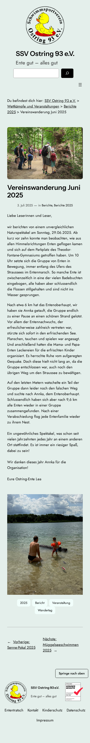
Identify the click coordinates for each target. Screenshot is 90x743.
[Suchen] (67, 73)
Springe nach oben (72, 673)
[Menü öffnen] (80, 84)
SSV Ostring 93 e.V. (45, 53)
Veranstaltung (61, 603)
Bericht (39, 603)
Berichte (47, 205)
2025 (23, 603)
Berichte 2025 (63, 205)
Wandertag (45, 610)
